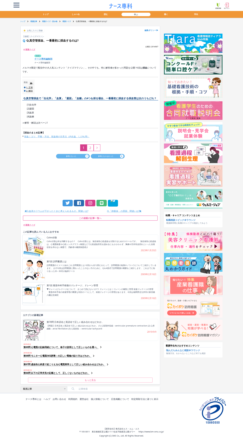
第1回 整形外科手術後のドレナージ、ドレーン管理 (72, 285)
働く (166, 14)
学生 (196, 14)
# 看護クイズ (29, 49)
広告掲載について (120, 399)
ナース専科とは (33, 399)
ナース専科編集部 (42, 62)
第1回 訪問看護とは (57, 261)
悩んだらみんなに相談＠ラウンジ (183, 350)
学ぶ (136, 14)
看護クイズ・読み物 (49, 21)
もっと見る (90, 380)
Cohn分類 (52, 237)
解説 (31, 90)
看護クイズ (66, 21)
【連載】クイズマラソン (33, 36)
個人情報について (100, 399)
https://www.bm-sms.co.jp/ (151, 431)
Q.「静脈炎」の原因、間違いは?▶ (124, 211)
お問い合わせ (59, 399)
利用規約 (72, 399)
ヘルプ (47, 399)
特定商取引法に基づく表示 (144, 399)
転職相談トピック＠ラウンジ (180, 219)
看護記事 (33, 21)
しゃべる (76, 14)
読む (106, 14)
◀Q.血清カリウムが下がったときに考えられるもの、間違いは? (56, 211)
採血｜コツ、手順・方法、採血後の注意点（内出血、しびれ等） (56, 136)
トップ (46, 14)
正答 (31, 87)
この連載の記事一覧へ (90, 218)
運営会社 (84, 399)
